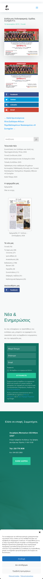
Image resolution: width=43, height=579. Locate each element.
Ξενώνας (9, 253)
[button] (40, 532)
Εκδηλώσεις (8, 263)
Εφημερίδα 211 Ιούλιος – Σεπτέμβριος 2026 (18, 234)
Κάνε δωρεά (21, 461)
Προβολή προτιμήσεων (21, 571)
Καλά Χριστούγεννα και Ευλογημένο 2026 (19, 159)
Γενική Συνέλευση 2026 (13, 155)
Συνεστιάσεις (11, 272)
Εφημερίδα (8, 187)
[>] (36, 139)
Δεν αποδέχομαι (21, 565)
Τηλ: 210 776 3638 (16, 449)
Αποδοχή (21, 559)
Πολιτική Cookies (14, 576)
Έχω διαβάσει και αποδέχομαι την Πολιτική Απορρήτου (18, 518)
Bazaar (8, 265)
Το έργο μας (8, 250)
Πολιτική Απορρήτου (13, 389)
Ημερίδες (9, 269)
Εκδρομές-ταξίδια (12, 276)
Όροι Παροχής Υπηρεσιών (26, 397)
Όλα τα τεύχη (9, 190)
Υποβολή (31, 525)
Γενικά (23, 24)
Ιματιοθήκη (10, 256)
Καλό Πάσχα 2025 (10, 177)
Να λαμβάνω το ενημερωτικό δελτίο (21, 370)
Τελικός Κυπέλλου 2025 (12, 162)
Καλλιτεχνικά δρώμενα (14, 279)
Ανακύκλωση (10, 259)
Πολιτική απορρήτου (27, 576)
